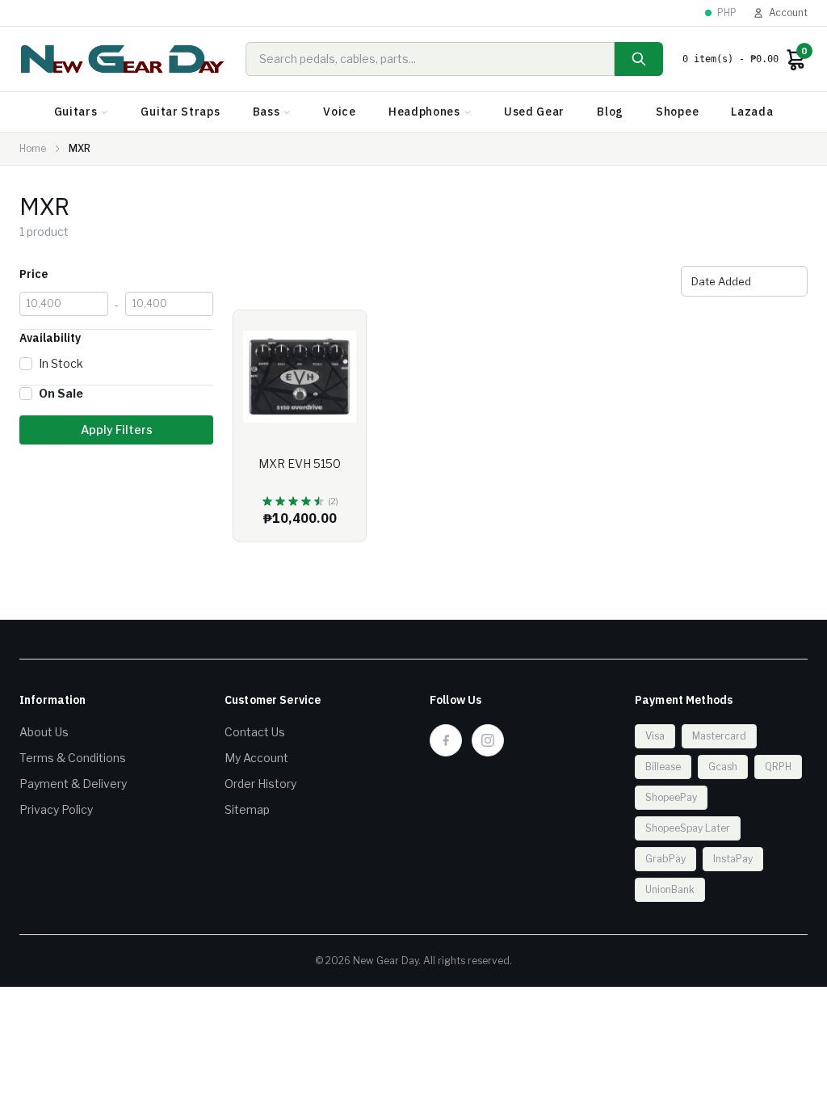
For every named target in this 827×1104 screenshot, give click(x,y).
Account (788, 12)
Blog (610, 111)
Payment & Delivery (73, 783)
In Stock (61, 363)
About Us (44, 732)
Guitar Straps (180, 111)
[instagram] (488, 740)
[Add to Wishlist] (341, 334)
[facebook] (446, 740)
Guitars (76, 111)
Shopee (677, 111)
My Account (256, 758)
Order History (260, 783)
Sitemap (247, 809)
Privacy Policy (56, 809)
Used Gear (534, 111)
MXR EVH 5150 (299, 463)
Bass (266, 111)
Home (32, 148)
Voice (339, 111)
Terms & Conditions (72, 758)
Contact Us (255, 732)
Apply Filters (117, 429)
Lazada (752, 111)
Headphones (424, 111)
